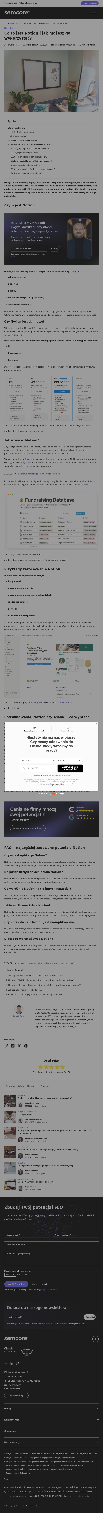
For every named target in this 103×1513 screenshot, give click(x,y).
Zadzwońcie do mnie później (70, 768)
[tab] (35, 729)
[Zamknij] (96, 724)
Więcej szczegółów (57, 785)
